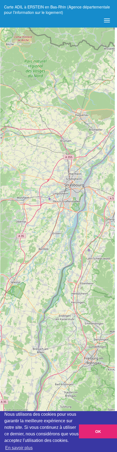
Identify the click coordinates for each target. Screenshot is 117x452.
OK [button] (98, 431)
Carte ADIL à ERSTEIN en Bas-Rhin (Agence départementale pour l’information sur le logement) (57, 9)
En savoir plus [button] (19, 447)
